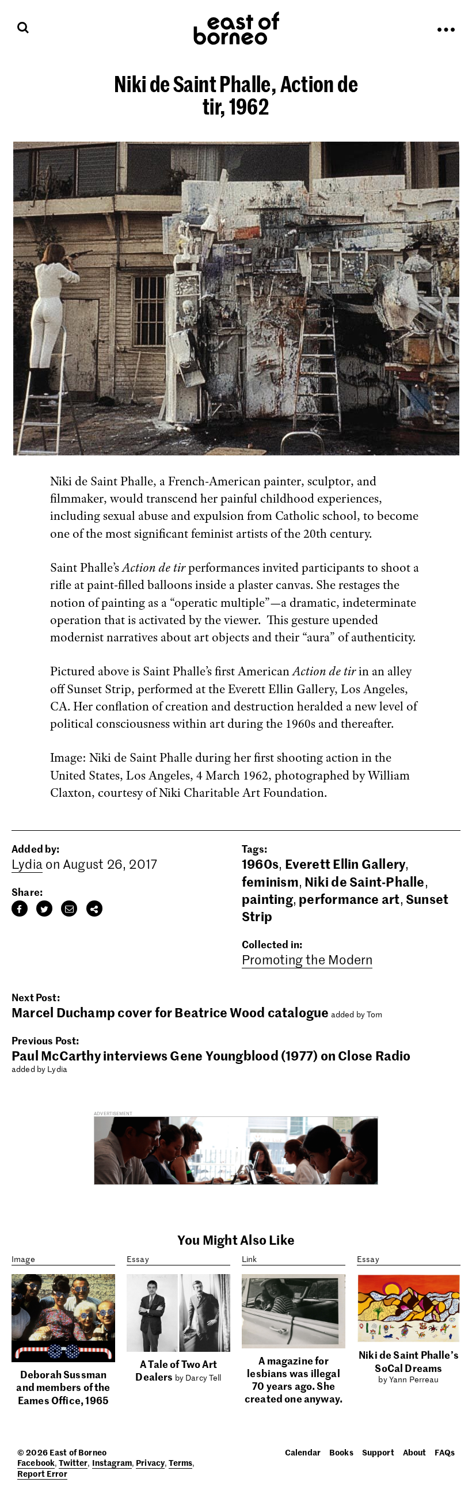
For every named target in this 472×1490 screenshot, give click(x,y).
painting (267, 898)
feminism (270, 881)
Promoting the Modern (307, 959)
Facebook (36, 1462)
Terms (180, 1462)
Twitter (73, 1462)
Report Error (42, 1473)
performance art (349, 898)
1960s (260, 863)
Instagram (112, 1462)
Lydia (27, 863)
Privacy (150, 1462)
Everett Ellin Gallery (345, 863)
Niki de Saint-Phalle (364, 881)
